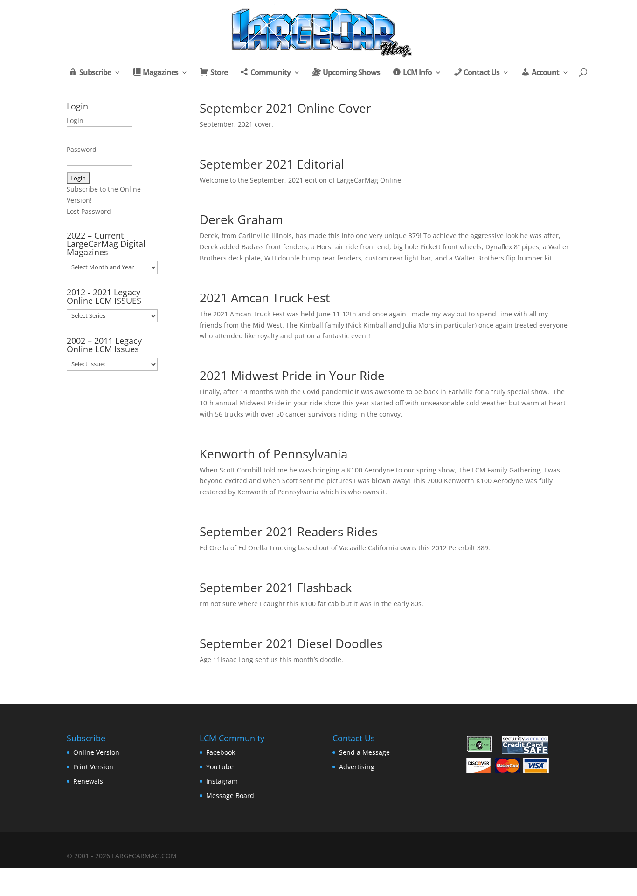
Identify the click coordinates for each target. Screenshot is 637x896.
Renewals (88, 781)
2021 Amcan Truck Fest (265, 297)
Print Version (93, 766)
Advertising (356, 766)
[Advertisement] (112, 531)
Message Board (230, 795)
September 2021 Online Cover (285, 108)
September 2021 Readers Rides (288, 531)
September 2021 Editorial (272, 164)
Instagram (222, 781)
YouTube (220, 766)
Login (75, 120)
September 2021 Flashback (276, 587)
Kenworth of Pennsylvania (273, 453)
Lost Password (89, 211)
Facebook (220, 752)
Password (82, 149)
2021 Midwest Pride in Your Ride (292, 375)
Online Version (96, 752)
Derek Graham (241, 219)
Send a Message (364, 752)
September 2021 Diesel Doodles (291, 643)
